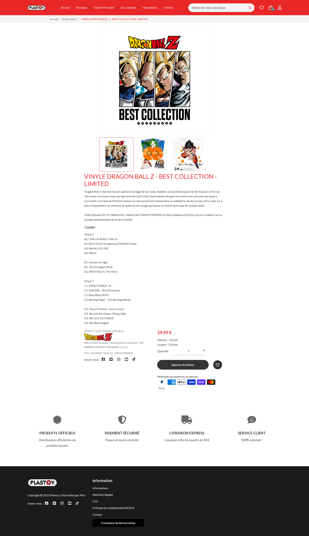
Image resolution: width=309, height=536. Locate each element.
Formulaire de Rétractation (118, 523)
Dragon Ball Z (69, 19)
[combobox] (221, 7)
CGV (95, 501)
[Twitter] (111, 359)
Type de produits (103, 7)
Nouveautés (150, 7)
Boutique (81, 7)
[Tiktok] (134, 359)
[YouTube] (126, 359)
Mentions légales (102, 494)
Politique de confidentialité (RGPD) (113, 508)
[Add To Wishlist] (217, 364)
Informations (100, 488)
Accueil (65, 7)
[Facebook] (103, 359)
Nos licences (128, 7)
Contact (168, 7)
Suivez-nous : (92, 359)
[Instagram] (118, 359)
